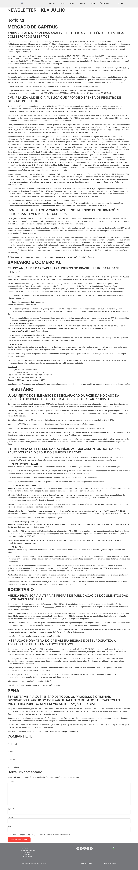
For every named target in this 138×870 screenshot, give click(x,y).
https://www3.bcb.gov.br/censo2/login (31, 331)
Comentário (13, 781)
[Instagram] (81, 848)
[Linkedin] (77, 848)
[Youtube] (84, 848)
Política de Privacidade (110, 863)
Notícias (82, 3)
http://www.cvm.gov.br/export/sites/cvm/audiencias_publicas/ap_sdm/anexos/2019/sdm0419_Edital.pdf (52, 203)
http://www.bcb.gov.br (65, 340)
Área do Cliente (104, 3)
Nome (11, 809)
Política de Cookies (86, 863)
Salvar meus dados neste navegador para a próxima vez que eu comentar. (39, 835)
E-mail (11, 817)
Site (9, 826)
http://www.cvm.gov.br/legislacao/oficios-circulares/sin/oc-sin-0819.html (63, 257)
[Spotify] (91, 848)
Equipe (72, 3)
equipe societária (47, 636)
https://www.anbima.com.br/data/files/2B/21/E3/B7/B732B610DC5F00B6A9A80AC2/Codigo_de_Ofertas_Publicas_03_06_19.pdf (59, 93)
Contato (92, 3)
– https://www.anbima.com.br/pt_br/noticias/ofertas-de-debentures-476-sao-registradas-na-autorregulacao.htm (53, 90)
